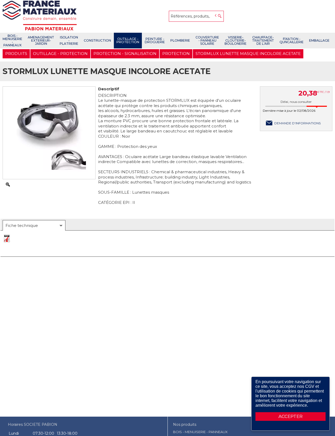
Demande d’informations (297, 123)
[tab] (34, 225)
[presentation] (34, 225)
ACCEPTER (290, 416)
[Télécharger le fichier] (167, 241)
